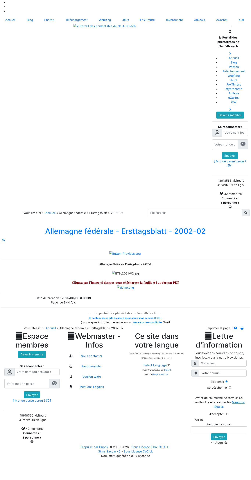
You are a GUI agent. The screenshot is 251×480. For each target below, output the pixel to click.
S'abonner (217, 381)
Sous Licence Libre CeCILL (151, 447)
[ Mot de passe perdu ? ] (32, 400)
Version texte (91, 376)
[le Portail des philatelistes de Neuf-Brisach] (104, 26)
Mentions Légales (91, 387)
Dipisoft (167, 370)
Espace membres (32, 340)
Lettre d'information (219, 340)
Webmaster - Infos (94, 340)
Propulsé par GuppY (94, 447)
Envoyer (230, 155)
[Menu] (230, 26)
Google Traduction (160, 374)
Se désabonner (217, 387)
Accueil (50, 213)
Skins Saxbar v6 (109, 451)
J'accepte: (217, 414)
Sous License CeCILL (138, 451)
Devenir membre (230, 115)
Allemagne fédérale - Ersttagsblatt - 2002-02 (125, 231)
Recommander (91, 366)
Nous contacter (91, 356)
